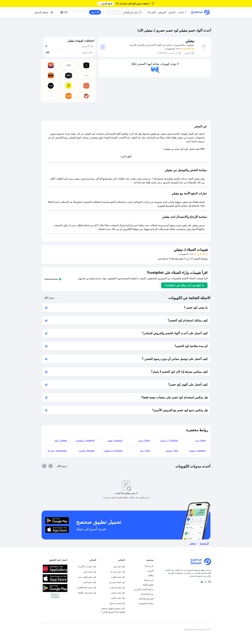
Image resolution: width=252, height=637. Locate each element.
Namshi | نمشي (114, 440)
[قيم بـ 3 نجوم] (187, 48)
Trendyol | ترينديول (169, 440)
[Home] (183, 561)
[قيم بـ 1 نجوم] (192, 48)
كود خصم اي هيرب (117, 587)
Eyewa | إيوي (61, 440)
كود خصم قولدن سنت (87, 576)
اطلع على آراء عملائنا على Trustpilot (183, 285)
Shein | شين (144, 440)
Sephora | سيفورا (197, 450)
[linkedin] (202, 581)
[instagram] (209, 581)
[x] (205, 581)
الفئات (180, 12)
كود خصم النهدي (118, 576)
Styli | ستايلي (172, 450)
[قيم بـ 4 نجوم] (184, 48)
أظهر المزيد (126, 156)
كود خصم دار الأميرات (86, 566)
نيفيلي (190, 41)
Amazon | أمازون (87, 450)
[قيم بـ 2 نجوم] (190, 48)
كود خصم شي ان (117, 571)
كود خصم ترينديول (117, 603)
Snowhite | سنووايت (85, 440)
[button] (55, 596)
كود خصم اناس (89, 582)
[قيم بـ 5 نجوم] (181, 48)
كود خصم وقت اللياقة (87, 592)
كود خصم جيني (89, 571)
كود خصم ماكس (118, 597)
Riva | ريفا (145, 450)
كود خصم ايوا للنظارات (86, 587)
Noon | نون (200, 440)
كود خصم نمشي (118, 592)
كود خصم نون (119, 566)
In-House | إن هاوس (113, 450)
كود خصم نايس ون (117, 582)
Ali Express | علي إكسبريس (55, 450)
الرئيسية (204, 543)
